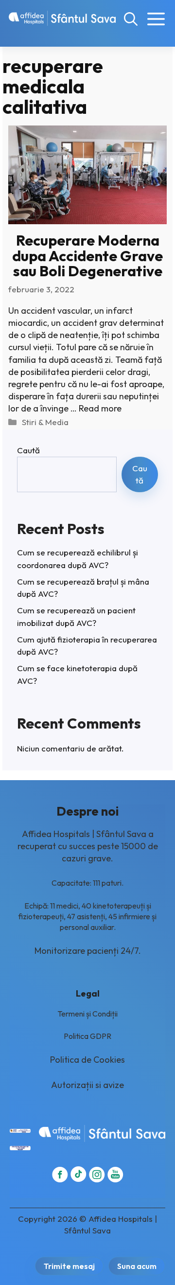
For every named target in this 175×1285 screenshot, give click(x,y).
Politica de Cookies (87, 1059)
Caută (28, 450)
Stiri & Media (45, 422)
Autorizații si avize (87, 1084)
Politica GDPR (87, 1036)
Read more (100, 408)
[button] (130, 18)
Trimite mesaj (69, 1266)
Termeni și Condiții (87, 1013)
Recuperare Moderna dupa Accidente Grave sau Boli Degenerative (87, 255)
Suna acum (137, 1266)
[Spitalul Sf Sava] (62, 18)
